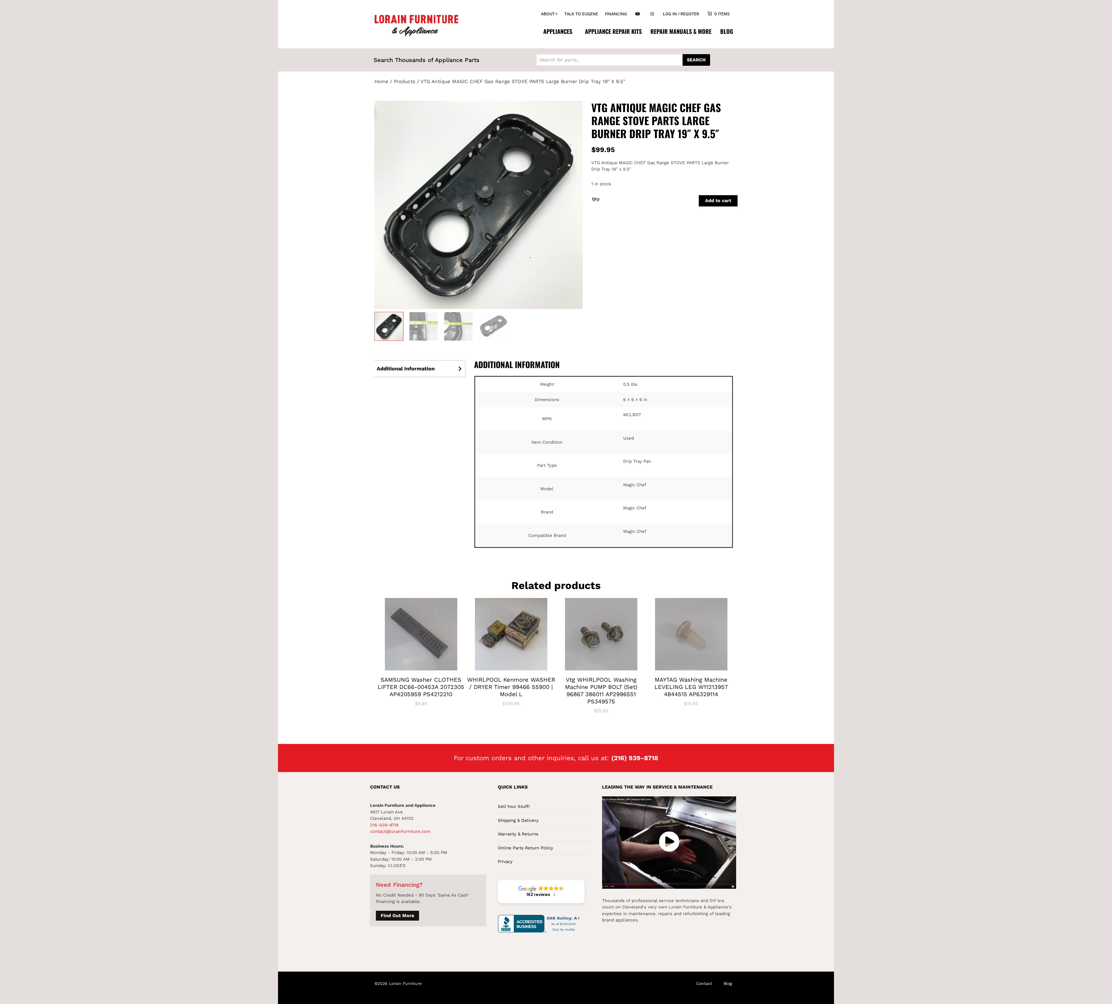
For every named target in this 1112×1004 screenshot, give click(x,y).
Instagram (652, 14)
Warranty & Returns (518, 834)
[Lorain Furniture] (416, 25)
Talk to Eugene (581, 14)
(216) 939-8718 (634, 758)
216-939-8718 (384, 825)
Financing (616, 14)
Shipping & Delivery (518, 820)
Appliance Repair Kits (613, 31)
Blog (726, 31)
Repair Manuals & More (681, 31)
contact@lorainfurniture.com (400, 831)
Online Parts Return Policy (525, 848)
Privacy (505, 861)
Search (696, 60)
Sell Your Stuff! (514, 806)
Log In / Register (681, 14)
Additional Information (406, 368)
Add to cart (718, 200)
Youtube (637, 14)
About (548, 14)
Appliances (557, 31)
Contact (704, 983)
